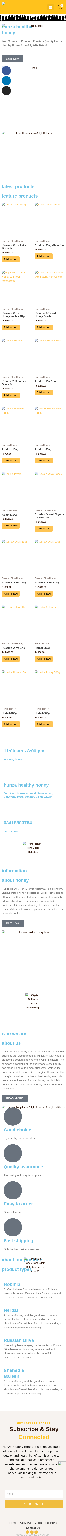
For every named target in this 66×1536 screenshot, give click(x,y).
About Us (26, 1522)
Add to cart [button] (11, 259)
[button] (50, 7)
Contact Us (33, 1527)
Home (12, 1522)
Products (51, 1522)
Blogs (38, 1522)
